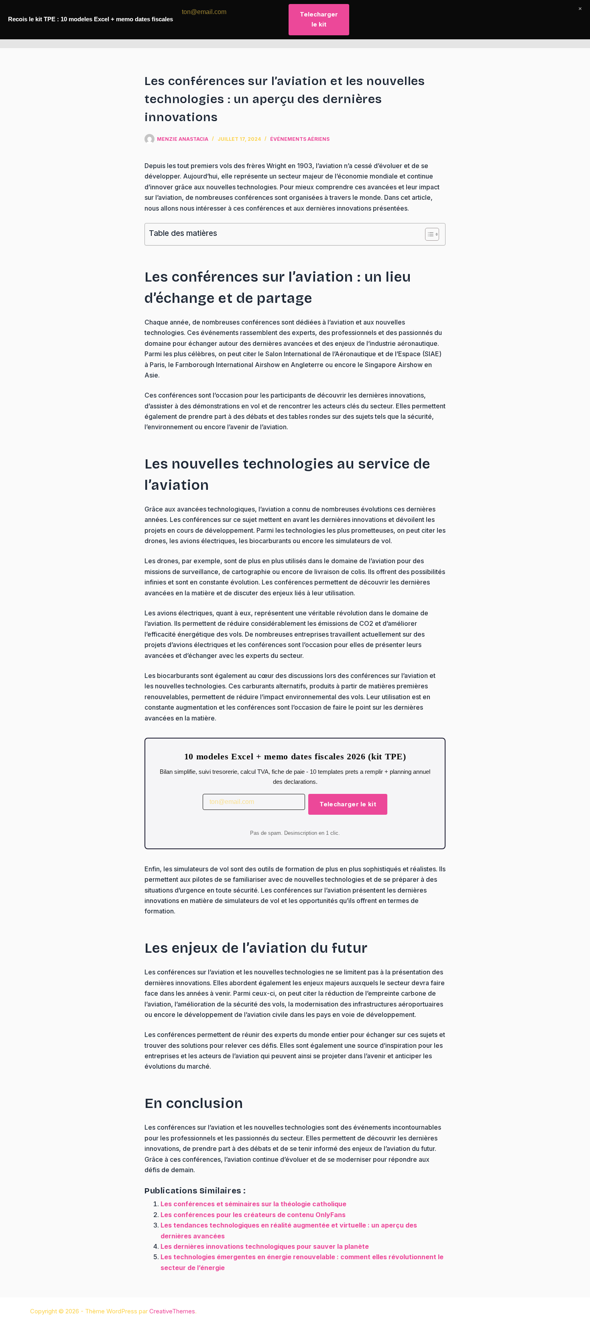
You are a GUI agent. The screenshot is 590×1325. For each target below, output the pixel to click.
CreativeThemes (172, 1311)
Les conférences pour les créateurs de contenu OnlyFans (253, 1215)
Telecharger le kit (347, 804)
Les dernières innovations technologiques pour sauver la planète (265, 1246)
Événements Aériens (300, 139)
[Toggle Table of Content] (428, 234)
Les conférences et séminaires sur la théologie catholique (253, 1204)
